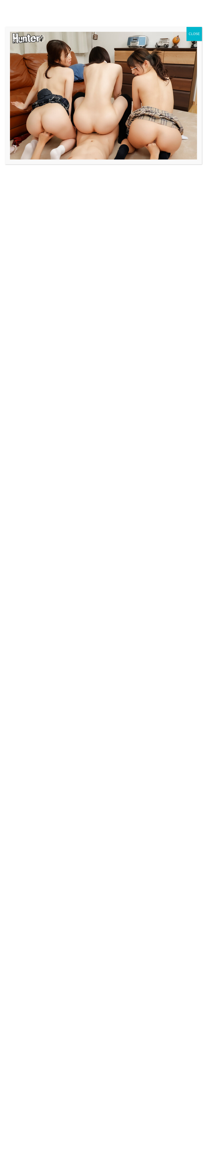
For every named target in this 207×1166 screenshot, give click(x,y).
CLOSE (194, 34)
